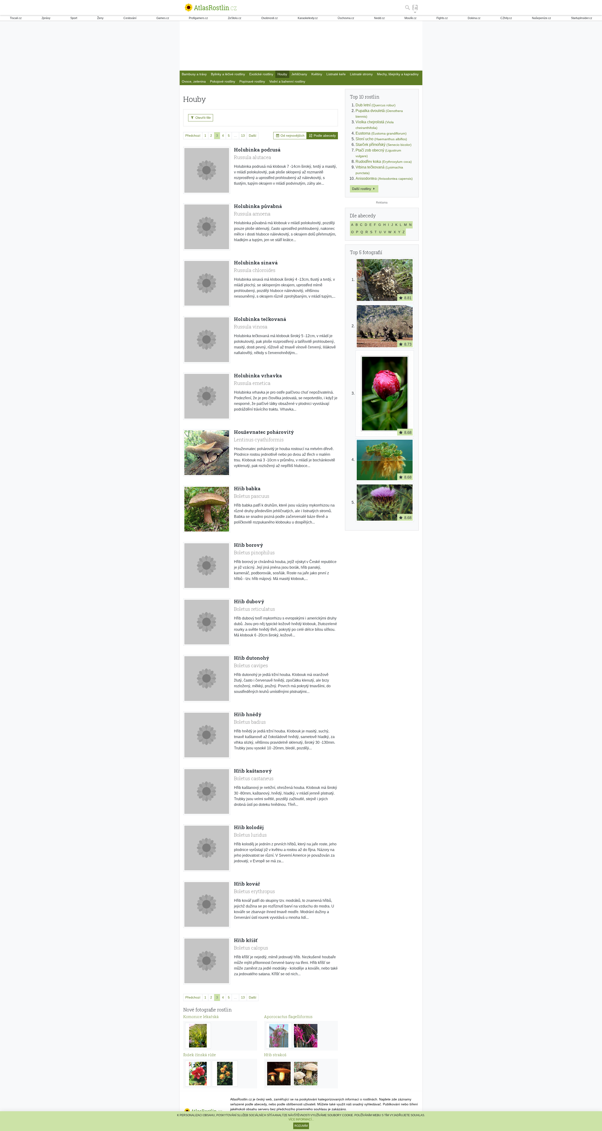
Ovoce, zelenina (194, 81)
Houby (282, 74)
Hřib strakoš (275, 1054)
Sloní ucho (381, 139)
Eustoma (381, 133)
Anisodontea (384, 178)
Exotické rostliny (261, 74)
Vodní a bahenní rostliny (287, 81)
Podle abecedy (324, 135)
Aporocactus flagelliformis (288, 1016)
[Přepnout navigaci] (415, 7)
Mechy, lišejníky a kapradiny (398, 74)
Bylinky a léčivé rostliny (228, 74)
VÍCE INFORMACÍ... (301, 1119)
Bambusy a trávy (194, 74)
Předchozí (192, 135)
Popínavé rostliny (252, 81)
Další (252, 135)
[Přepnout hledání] (407, 7)
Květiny (316, 74)
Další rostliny (362, 189)
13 (243, 135)
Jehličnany (299, 74)
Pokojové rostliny (222, 81)
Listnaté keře (336, 74)
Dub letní (376, 105)
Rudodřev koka (384, 162)
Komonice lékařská (201, 1016)
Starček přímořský (384, 145)
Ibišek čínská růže (199, 1054)
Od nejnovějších (292, 135)
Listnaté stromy (361, 74)
